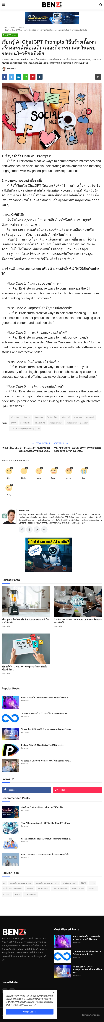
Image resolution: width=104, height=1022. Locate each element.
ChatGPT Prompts (16, 27)
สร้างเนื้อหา (15, 417)
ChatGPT (6, 894)
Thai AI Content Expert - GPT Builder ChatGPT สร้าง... (45, 823)
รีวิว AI (83, 883)
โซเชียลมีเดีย (52, 417)
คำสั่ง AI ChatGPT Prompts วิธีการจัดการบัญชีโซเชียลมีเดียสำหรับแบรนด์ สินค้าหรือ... (77, 449)
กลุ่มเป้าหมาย (40, 423)
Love (39, 478)
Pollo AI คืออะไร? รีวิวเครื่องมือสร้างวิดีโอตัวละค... (42, 745)
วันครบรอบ (39, 417)
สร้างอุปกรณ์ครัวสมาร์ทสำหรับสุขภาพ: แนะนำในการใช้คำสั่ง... (25, 621)
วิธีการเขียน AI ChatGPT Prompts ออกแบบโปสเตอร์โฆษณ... (47, 729)
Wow (9, 495)
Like (8, 478)
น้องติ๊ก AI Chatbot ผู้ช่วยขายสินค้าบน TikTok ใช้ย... (43, 807)
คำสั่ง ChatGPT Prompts (12, 888)
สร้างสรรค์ (66, 417)
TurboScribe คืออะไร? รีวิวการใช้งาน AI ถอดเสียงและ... (45, 713)
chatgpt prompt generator (77, 423)
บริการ (13, 423)
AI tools (30, 888)
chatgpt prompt (55, 423)
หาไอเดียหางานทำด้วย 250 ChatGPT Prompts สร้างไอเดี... (46, 839)
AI (39, 428)
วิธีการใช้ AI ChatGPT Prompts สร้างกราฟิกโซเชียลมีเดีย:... (24, 668)
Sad (83, 478)
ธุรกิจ (92, 883)
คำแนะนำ (92, 888)
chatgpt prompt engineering (22, 428)
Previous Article (43, 443)
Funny (53, 478)
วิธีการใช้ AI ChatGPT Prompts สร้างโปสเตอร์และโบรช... (46, 761)
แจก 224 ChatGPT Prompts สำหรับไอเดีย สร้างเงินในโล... (46, 854)
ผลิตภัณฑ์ (90, 417)
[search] (100, 5)
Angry (68, 478)
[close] (53, 992)
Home (4, 27)
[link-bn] (52, 18)
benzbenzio (24, 510)
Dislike (23, 478)
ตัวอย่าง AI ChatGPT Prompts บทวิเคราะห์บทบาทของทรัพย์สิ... (78, 621)
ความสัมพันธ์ (25, 423)
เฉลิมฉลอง (78, 417)
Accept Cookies (30, 1011)
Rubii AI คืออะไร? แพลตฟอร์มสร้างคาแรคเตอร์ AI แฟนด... (45, 697)
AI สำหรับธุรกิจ (30, 894)
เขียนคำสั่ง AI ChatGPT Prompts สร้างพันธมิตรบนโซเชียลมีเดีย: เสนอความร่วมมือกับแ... (26, 449)
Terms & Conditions (91, 1014)
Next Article (59, 443)
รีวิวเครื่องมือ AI (78, 888)
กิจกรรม (27, 417)
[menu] (3, 5)
